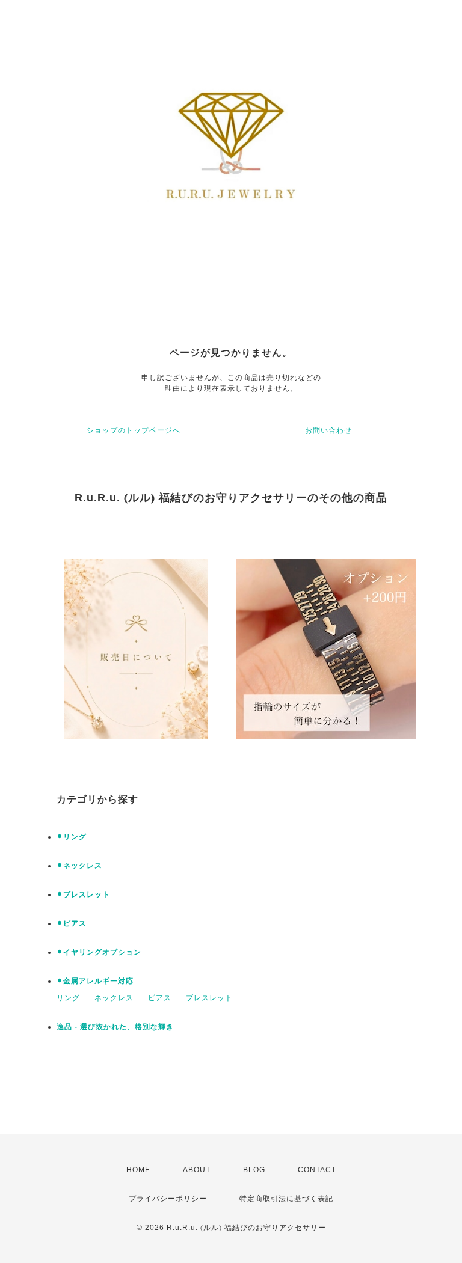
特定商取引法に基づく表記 (286, 1198)
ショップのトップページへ (133, 430)
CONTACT (317, 1170)
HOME (138, 1170)
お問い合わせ (328, 430)
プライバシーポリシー (168, 1198)
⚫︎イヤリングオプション (99, 952)
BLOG (254, 1170)
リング (68, 998)
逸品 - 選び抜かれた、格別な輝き (115, 1027)
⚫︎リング (72, 837)
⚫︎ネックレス (79, 865)
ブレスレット (209, 998)
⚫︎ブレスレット (83, 894)
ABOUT (197, 1170)
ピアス (159, 998)
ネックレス (114, 998)
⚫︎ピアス (72, 923)
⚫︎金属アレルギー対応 (95, 981)
